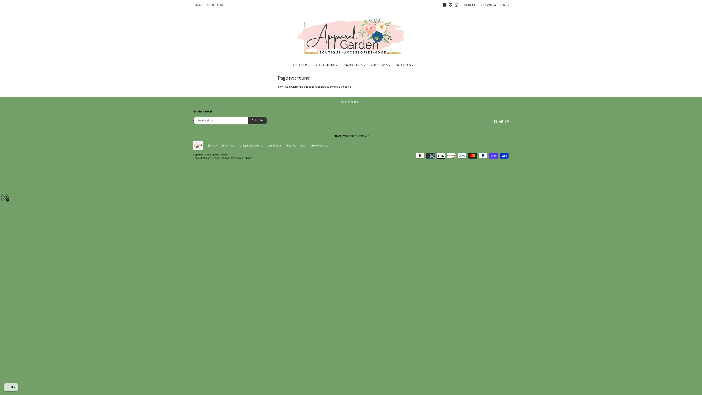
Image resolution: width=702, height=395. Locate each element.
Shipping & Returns (251, 145)
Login (197, 5)
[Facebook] (444, 4)
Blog (302, 145)
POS (222, 158)
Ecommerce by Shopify (240, 158)
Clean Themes (211, 158)
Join (206, 5)
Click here (320, 86)
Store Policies (273, 145)
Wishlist (469, 5)
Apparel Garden (219, 155)
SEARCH (212, 145)
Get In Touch (229, 145)
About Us (291, 145)
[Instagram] (456, 4)
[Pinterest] (450, 4)
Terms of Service (319, 145)
